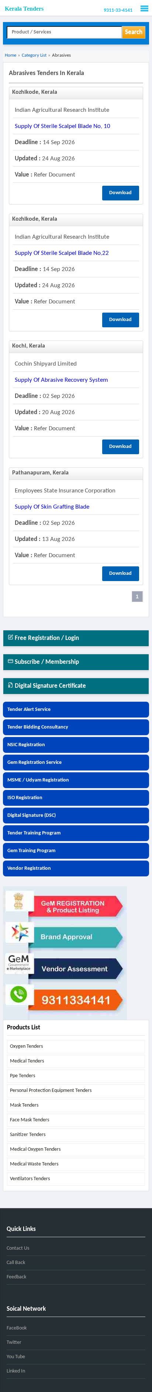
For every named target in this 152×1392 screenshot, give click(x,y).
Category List (34, 55)
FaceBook (17, 1328)
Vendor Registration (29, 868)
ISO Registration (24, 798)
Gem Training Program (31, 851)
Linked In (16, 1371)
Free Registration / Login (46, 638)
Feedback (16, 1277)
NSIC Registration (26, 745)
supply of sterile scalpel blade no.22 (62, 253)
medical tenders (27, 1061)
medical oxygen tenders (35, 1149)
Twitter (14, 1342)
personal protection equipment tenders (50, 1090)
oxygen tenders (26, 1046)
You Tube (16, 1357)
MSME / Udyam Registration (38, 780)
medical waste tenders (34, 1164)
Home (10, 55)
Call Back (16, 1262)
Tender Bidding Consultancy (37, 727)
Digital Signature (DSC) (31, 815)
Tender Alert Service (29, 709)
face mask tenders (29, 1120)
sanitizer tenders (27, 1135)
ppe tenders (22, 1076)
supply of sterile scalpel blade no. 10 (62, 126)
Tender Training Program (34, 833)
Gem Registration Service (34, 762)
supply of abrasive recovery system (61, 380)
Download (120, 193)
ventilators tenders (30, 1179)
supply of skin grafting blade (52, 507)
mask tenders (24, 1105)
